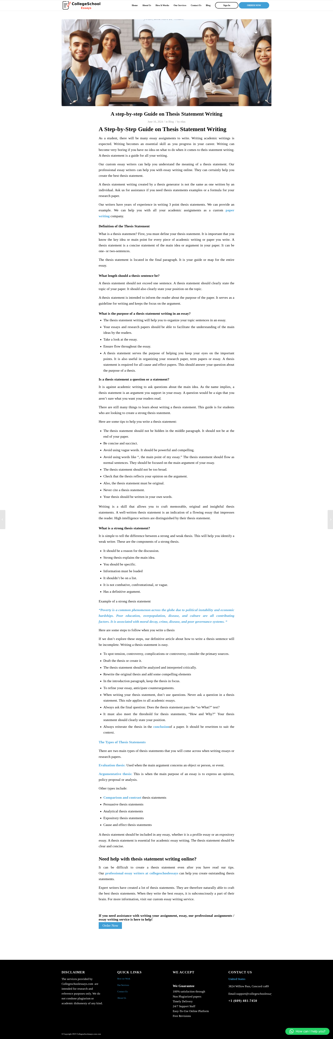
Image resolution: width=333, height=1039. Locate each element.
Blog (171, 121)
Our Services (123, 985)
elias (183, 121)
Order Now (110, 925)
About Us (121, 998)
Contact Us (122, 991)
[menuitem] (135, 5)
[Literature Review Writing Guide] (330, 519)
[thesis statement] (166, 62)
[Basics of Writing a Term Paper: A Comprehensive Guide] (2, 519)
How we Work (123, 978)
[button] (307, 1031)
